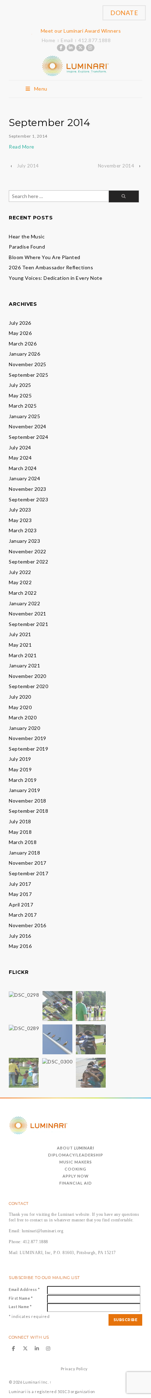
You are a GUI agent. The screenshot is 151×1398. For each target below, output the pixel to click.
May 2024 (20, 458)
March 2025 (23, 406)
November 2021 (27, 613)
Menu (40, 89)
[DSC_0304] (91, 1039)
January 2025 (24, 416)
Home (48, 40)
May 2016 (20, 946)
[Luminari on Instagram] (90, 47)
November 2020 (27, 676)
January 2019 (24, 790)
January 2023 (24, 541)
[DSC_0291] (57, 1005)
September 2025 (28, 375)
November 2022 (27, 551)
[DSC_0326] (91, 1072)
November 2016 (27, 925)
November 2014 (116, 166)
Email (67, 40)
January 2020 (24, 728)
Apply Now (76, 1176)
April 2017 (21, 905)
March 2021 (23, 655)
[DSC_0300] (57, 1061)
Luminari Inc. (36, 1382)
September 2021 (28, 624)
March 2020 (23, 717)
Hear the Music (27, 236)
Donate (124, 13)
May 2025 (20, 395)
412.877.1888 (94, 40)
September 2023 (28, 499)
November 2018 (27, 801)
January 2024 (24, 478)
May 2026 (20, 333)
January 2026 (24, 354)
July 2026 (20, 323)
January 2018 (24, 853)
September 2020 (28, 686)
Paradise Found (27, 247)
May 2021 (20, 645)
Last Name (20, 1306)
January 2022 (24, 603)
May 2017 (20, 894)
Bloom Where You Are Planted (44, 257)
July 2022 (20, 572)
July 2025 (20, 385)
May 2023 (20, 520)
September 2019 (28, 749)
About (75, 1148)
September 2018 (28, 811)
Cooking (75, 1169)
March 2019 (23, 780)
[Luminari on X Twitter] (80, 47)
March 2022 (23, 593)
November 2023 (27, 489)
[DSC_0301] (24, 1072)
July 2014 (28, 166)
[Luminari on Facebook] (61, 47)
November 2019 (27, 738)
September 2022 (28, 562)
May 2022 (20, 582)
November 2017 (27, 863)
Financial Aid (75, 1183)
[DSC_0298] (24, 994)
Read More (21, 147)
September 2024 (28, 437)
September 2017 (28, 873)
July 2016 (20, 936)
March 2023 (23, 530)
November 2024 (27, 426)
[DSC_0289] (24, 1028)
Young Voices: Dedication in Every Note (55, 278)
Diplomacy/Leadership (75, 1155)
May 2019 (20, 769)
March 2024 (23, 468)
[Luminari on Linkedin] (71, 47)
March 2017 (23, 915)
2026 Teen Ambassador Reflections (51, 267)
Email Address (24, 1289)
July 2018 (20, 821)
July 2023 (20, 510)
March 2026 (23, 344)
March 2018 (23, 842)
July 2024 (20, 447)
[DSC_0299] (57, 1039)
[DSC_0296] (91, 1005)
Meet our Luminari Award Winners (81, 31)
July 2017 (20, 884)
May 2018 (20, 832)
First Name (21, 1298)
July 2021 (20, 634)
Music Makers (75, 1162)
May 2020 (20, 707)
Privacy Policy (74, 1368)
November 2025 (27, 364)
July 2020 (20, 697)
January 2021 (24, 665)
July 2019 (20, 759)
